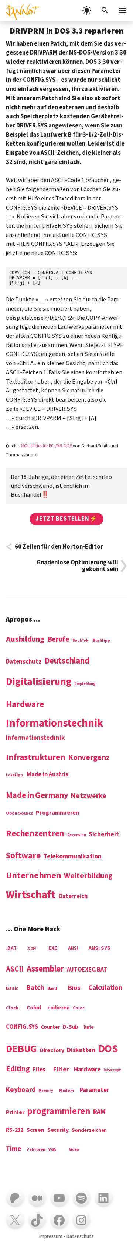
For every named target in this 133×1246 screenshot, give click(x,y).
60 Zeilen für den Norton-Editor (59, 546)
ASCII (15, 969)
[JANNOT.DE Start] (20, 10)
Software (23, 856)
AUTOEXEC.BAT (87, 970)
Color (79, 1008)
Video (74, 1149)
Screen (35, 1130)
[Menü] (123, 10)
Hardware (25, 704)
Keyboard (20, 1090)
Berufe (58, 640)
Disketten (81, 1050)
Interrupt (112, 1070)
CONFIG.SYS (22, 1027)
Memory (45, 1090)
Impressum (50, 1236)
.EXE (52, 948)
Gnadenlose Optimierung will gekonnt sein (77, 566)
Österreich (73, 897)
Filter (61, 1069)
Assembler (45, 969)
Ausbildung (25, 639)
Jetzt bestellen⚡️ (66, 518)
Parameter (94, 1090)
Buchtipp (101, 640)
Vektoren (36, 1150)
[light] (87, 10)
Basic (12, 989)
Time (13, 1149)
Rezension (76, 835)
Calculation (105, 988)
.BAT (11, 948)
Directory (52, 1050)
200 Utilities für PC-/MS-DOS (46, 445)
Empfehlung (84, 683)
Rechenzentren (35, 834)
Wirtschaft (30, 895)
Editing (18, 1069)
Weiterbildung (88, 876)
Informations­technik (54, 724)
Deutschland (66, 661)
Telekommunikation (72, 857)
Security (58, 1130)
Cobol (34, 1008)
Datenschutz (23, 662)
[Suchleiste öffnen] (105, 10)
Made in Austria (48, 775)
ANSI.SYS (99, 948)
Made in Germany (37, 795)
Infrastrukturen (35, 757)
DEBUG (21, 1049)
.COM (31, 948)
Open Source (19, 813)
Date (88, 1027)
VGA (52, 1150)
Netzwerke (88, 796)
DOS (108, 1049)
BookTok (80, 640)
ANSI (73, 949)
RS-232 (14, 1130)
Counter (50, 1027)
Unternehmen (33, 876)
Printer (15, 1112)
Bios (74, 988)
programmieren (58, 1112)
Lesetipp (14, 775)
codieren (58, 1008)
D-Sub (70, 1027)
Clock (12, 1008)
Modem (66, 1091)
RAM (99, 1112)
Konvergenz (88, 758)
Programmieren (57, 813)
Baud (52, 989)
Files (39, 1070)
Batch (35, 988)
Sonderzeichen (89, 1130)
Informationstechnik (35, 738)
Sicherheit (104, 834)
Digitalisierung (38, 682)
